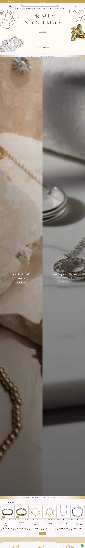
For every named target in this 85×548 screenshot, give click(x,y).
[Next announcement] (55, 2)
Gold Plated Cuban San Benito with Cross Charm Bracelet (49, 520)
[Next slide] (46, 53)
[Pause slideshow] (50, 53)
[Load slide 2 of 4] (40, 54)
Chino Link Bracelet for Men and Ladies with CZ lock (7, 520)
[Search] (57, 5)
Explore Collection (21, 282)
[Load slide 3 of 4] (42, 54)
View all (42, 533)
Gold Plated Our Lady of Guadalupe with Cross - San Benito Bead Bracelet (35, 520)
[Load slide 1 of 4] (38, 54)
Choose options (7, 528)
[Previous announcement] (29, 2)
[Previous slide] (35, 53)
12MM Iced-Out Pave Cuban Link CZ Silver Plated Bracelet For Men (77, 520)
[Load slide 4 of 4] (44, 54)
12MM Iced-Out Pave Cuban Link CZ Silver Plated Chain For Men (63, 520)
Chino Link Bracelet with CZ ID (21, 519)
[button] (29, 8)
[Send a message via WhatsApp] (82, 545)
